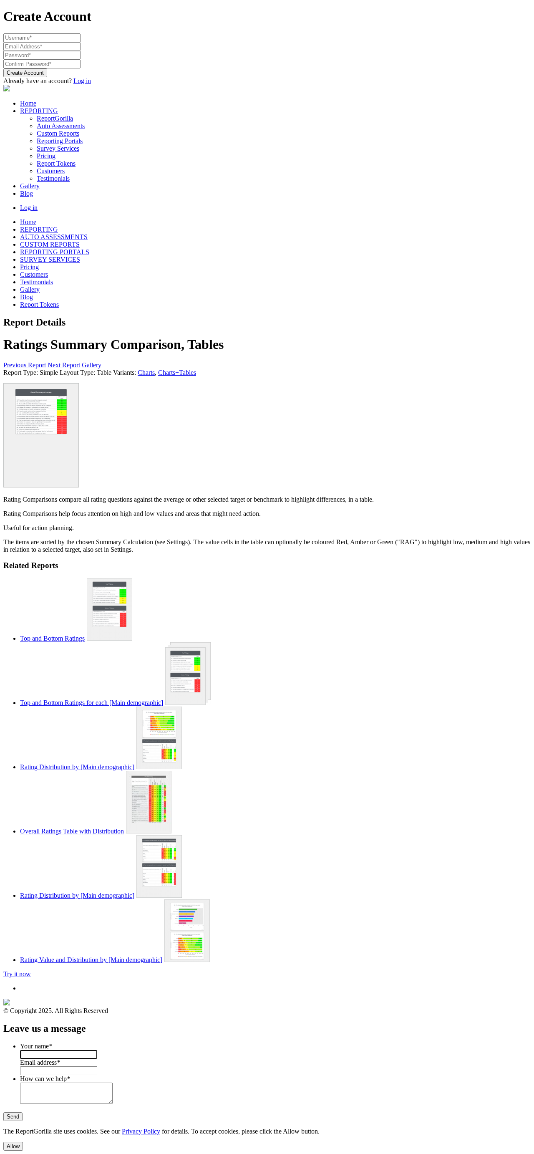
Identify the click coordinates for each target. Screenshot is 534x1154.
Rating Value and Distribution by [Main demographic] (91, 959)
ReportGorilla (55, 118)
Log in (82, 80)
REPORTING (39, 110)
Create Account (25, 73)
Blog (26, 193)
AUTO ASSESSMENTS (54, 236)
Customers (51, 170)
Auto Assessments (61, 125)
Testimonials (53, 178)
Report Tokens (56, 163)
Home (28, 103)
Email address (40, 1062)
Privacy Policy (141, 1131)
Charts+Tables (177, 372)
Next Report (64, 365)
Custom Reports (58, 133)
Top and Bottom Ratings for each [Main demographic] (91, 702)
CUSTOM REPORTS (50, 244)
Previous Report (24, 365)
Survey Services (58, 148)
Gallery (30, 185)
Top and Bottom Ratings (52, 638)
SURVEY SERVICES (50, 259)
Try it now (17, 973)
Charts (146, 372)
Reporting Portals (60, 140)
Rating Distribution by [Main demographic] (77, 766)
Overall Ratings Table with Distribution (72, 831)
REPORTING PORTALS (54, 251)
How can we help (45, 1078)
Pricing (46, 155)
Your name (36, 1046)
